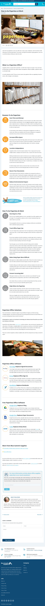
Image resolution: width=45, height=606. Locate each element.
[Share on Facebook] (6, 45)
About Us (25, 570)
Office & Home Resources (8, 8)
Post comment (8, 540)
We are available (7, 555)
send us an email (34, 463)
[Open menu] (1, 4)
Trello (11, 427)
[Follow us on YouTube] (11, 600)
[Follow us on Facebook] (2, 600)
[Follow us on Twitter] (4, 600)
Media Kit (3, 595)
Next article (39, 514)
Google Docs (13, 415)
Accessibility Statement (5, 592)
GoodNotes (12, 385)
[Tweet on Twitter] (10, 45)
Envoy (11, 376)
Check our (29, 550)
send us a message (38, 550)
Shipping (25, 567)
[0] (43, 4)
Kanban (37, 429)
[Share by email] (12, 45)
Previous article (6, 514)
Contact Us (25, 572)
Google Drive (13, 405)
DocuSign (12, 366)
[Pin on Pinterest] (8, 45)
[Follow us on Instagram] (6, 600)
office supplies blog (26, 458)
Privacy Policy (3, 585)
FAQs (32, 550)
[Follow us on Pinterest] (8, 600)
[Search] (36, 4)
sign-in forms (18, 324)
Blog (2, 8)
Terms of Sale (4, 590)
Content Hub (3, 583)
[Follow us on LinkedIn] (13, 600)
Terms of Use (3, 588)
